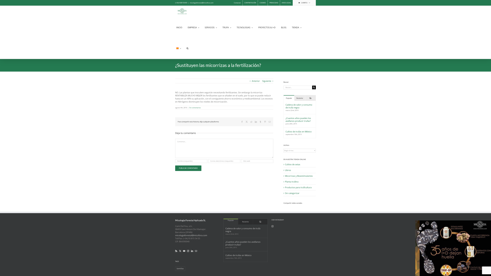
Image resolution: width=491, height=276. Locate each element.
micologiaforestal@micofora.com (201, 3)
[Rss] (176, 251)
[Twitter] (180, 251)
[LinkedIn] (192, 251)
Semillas (180, 268)
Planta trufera (291, 181)
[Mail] (196, 251)
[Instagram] (188, 251)
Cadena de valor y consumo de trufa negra (299, 106)
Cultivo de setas (292, 164)
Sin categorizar (292, 193)
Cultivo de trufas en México (299, 131)
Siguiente (266, 81)
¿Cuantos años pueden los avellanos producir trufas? (298, 119)
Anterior (256, 81)
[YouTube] (184, 251)
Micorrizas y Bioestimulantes (299, 176)
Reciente (299, 98)
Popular (289, 98)
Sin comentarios (195, 108)
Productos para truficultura (298, 187)
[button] (187, 48)
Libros (288, 170)
